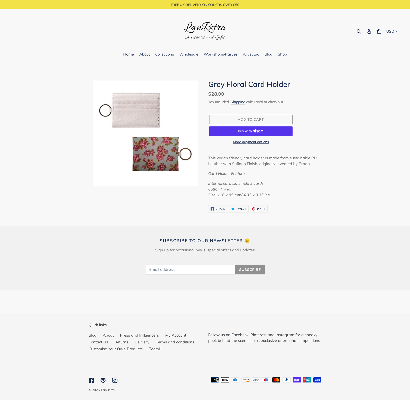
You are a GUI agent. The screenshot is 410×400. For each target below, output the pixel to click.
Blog (93, 335)
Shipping (238, 102)
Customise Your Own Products (116, 348)
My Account (175, 335)
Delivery (142, 342)
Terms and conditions (175, 342)
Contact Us (98, 342)
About (108, 335)
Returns (121, 342)
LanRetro (108, 390)
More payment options (251, 142)
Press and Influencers (139, 335)
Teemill (155, 348)
